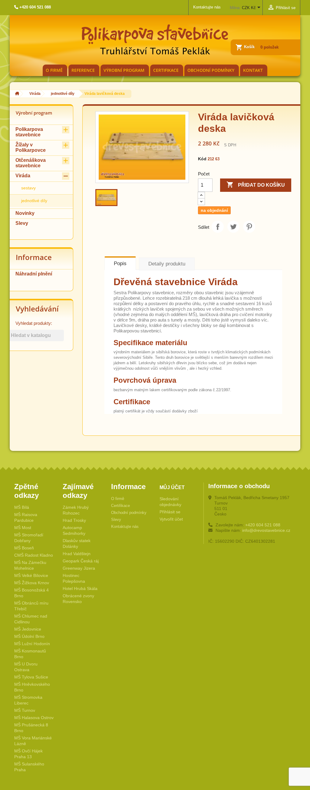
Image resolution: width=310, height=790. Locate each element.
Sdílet (218, 227)
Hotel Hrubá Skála (80, 588)
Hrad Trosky (74, 520)
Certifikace (166, 70)
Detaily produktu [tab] (166, 264)
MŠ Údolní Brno (29, 636)
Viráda (22, 175)
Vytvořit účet (171, 519)
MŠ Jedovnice (27, 629)
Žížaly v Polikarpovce (30, 147)
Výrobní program (124, 70)
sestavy (28, 187)
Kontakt (253, 70)
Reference (83, 70)
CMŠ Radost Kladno (33, 555)
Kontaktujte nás (207, 7)
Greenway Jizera (79, 568)
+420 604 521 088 (262, 524)
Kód (202, 158)
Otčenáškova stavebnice (30, 163)
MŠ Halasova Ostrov (34, 717)
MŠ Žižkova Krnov (31, 582)
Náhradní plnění (33, 273)
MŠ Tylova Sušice (31, 677)
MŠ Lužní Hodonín (32, 643)
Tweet (233, 227)
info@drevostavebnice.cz (266, 530)
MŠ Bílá (21, 507)
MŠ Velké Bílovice (31, 575)
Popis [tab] (120, 263)
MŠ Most (22, 527)
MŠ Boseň (24, 547)
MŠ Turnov (24, 710)
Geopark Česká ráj (81, 560)
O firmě (54, 70)
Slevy (21, 223)
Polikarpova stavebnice (29, 132)
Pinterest (249, 227)
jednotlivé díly (34, 200)
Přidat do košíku (255, 184)
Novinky (25, 213)
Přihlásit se (170, 511)
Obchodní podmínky (210, 70)
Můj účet (172, 487)
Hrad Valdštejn (77, 553)
